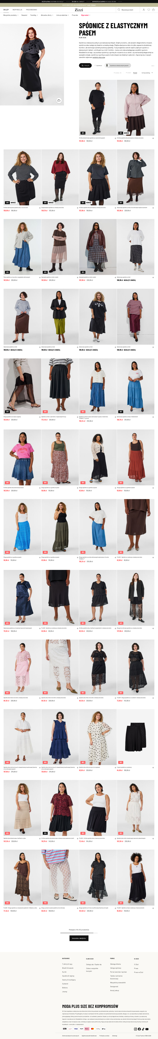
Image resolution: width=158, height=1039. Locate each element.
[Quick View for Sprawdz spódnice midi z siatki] (77, 277)
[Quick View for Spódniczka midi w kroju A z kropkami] (115, 767)
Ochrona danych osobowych (70, 1036)
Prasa (136, 968)
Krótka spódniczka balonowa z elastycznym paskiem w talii (57, 838)
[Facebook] (139, 1028)
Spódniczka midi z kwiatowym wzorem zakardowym (131, 838)
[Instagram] (135, 1028)
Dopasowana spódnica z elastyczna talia (52, 207)
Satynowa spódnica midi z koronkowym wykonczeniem (132, 207)
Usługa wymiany (115, 968)
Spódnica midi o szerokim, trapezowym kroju (53, 416)
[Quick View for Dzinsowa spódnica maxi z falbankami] (153, 417)
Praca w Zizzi (138, 972)
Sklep (6, 10)
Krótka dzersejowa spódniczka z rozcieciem (16, 207)
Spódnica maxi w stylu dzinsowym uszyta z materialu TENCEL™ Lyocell (93, 417)
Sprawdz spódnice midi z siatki (49, 277)
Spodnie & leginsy (68, 976)
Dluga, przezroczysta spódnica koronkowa (53, 908)
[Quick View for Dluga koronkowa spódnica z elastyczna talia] (153, 628)
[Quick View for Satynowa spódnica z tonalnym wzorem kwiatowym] (40, 628)
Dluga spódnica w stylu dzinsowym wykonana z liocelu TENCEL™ (94, 558)
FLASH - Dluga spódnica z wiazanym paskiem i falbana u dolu (20, 908)
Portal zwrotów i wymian (118, 972)
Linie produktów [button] (61, 15)
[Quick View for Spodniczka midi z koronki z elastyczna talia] (40, 698)
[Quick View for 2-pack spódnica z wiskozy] (153, 767)
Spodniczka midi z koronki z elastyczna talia (16, 697)
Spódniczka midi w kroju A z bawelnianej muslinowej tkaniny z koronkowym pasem (20, 768)
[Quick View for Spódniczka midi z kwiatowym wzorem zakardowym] (153, 838)
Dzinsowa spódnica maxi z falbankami (127, 416)
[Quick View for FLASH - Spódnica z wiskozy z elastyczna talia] (153, 557)
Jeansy (64, 992)
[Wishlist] (113, 83)
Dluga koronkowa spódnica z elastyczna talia (129, 628)
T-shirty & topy (67, 964)
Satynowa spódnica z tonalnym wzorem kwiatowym (18, 628)
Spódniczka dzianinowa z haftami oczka (15, 838)
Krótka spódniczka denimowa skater (14, 487)
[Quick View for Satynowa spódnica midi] (153, 277)
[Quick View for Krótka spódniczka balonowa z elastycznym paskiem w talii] (77, 838)
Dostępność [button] (114, 986)
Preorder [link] (75, 15)
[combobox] (128, 10)
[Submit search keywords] (119, 10)
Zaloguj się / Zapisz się (93, 964)
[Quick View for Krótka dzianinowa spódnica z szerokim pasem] (115, 138)
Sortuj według (146, 73)
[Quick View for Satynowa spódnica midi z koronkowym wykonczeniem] (153, 208)
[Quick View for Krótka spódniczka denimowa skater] (40, 488)
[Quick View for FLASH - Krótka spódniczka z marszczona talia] (115, 838)
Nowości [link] (24, 15)
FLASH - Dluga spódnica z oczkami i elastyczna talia (131, 697)
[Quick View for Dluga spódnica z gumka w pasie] (77, 488)
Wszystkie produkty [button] (10, 15)
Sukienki (65, 984)
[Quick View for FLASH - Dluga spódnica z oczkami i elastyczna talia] (153, 698)
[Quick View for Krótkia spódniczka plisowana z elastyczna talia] (153, 138)
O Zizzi (136, 964)
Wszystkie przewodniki (118, 983)
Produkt (128, 73)
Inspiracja (17, 10)
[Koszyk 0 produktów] (153, 9)
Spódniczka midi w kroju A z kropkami (89, 767)
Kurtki (64, 972)
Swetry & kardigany (69, 980)
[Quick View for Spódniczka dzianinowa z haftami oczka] (40, 838)
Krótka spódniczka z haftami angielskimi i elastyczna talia (95, 628)
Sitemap (114, 1036)
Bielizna (65, 988)
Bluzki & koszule (67, 968)
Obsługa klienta (115, 964)
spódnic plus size (99, 57)
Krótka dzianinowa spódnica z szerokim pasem (92, 138)
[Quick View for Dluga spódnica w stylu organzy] (40, 417)
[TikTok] (143, 1028)
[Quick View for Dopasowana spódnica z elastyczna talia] (77, 208)
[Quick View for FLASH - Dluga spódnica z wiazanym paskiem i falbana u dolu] (40, 908)
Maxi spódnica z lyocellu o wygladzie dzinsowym (17, 277)
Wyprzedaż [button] (85, 15)
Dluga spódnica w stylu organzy (12, 416)
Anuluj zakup (114, 990)
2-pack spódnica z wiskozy (124, 767)
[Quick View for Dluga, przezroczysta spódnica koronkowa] (77, 908)
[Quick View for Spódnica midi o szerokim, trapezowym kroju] (77, 417)
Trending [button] (33, 15)
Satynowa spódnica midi (123, 277)
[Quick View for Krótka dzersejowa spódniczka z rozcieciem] (40, 208)
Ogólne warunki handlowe (89, 1036)
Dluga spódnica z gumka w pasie (50, 487)
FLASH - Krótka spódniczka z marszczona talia (92, 838)
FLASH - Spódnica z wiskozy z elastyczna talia (129, 557)
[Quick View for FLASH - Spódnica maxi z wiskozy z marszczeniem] (153, 908)
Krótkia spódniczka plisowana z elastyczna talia (130, 138)
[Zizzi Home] (79, 9)
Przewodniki (31, 10)
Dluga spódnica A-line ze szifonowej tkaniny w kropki (93, 908)
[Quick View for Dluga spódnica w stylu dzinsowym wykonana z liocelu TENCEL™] (115, 557)
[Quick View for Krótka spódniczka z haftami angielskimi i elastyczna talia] (115, 628)
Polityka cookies (104, 1036)
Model (135, 73)
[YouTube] (147, 1028)
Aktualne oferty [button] (46, 15)
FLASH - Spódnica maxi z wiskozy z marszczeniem (130, 908)
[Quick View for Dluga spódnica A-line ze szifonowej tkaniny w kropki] (115, 908)
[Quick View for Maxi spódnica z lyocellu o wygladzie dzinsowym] (40, 277)
